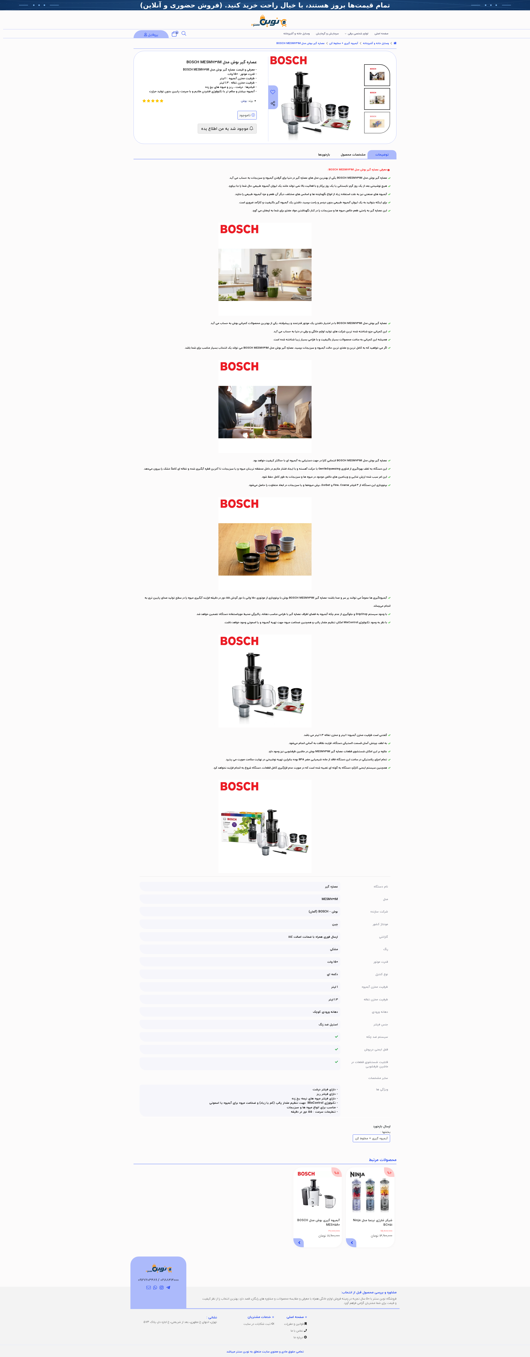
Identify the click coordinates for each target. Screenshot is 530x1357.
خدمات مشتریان (259, 1317)
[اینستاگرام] (162, 1287)
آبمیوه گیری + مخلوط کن (343, 43)
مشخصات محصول (353, 154)
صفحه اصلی (381, 33)
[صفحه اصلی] (395, 43)
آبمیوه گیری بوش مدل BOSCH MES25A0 (318, 1222)
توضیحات (382, 154)
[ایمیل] (148, 1287)
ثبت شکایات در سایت (257, 1323)
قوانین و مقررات (294, 1323)
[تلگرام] (168, 1287)
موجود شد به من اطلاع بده (225, 128)
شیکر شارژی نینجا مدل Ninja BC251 (372, 1222)
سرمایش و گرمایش (327, 33)
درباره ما (299, 1337)
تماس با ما (297, 1330)
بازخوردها (324, 154)
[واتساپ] (155, 1287)
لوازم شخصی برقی (358, 33)
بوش (244, 100)
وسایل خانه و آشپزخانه (296, 33)
